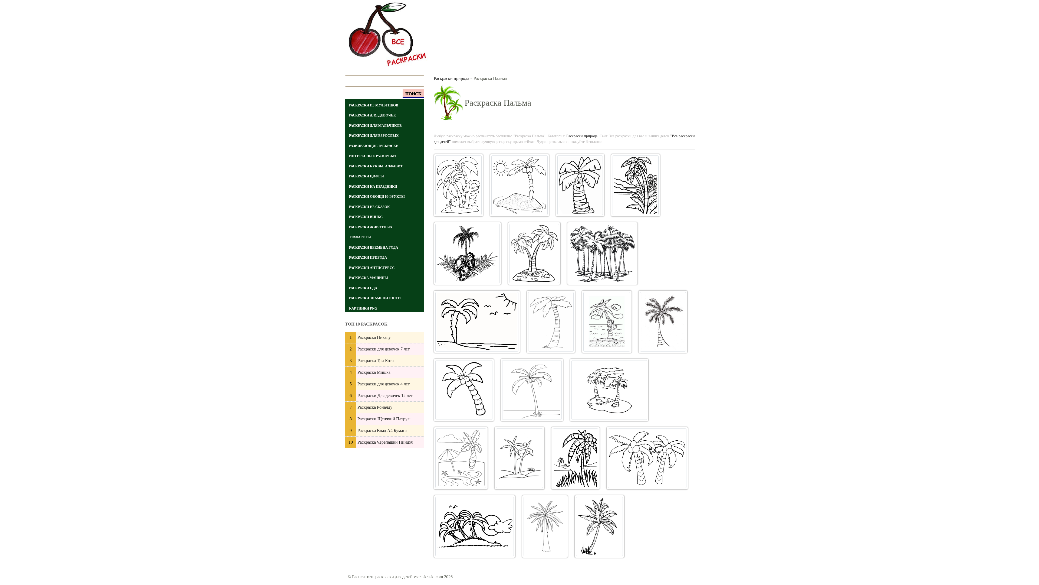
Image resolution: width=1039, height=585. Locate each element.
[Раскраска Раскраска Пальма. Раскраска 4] (635, 185)
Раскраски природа (451, 78)
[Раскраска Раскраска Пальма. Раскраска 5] (468, 253)
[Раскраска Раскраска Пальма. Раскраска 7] (602, 253)
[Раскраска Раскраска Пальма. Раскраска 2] (520, 185)
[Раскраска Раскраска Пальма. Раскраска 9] (551, 321)
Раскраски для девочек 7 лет (383, 349)
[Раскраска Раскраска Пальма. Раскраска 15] (461, 458)
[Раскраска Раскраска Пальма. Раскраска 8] (477, 321)
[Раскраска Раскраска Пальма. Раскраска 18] (647, 458)
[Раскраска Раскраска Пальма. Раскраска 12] (464, 390)
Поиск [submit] (413, 94)
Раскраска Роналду (374, 407)
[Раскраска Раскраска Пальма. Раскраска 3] (580, 185)
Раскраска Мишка (373, 372)
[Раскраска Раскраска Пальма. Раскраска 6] (534, 253)
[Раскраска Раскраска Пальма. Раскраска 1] (458, 185)
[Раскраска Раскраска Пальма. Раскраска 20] (545, 526)
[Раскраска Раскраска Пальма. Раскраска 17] (575, 458)
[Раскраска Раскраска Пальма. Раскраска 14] (609, 390)
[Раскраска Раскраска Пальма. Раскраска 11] (663, 321)
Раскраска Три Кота (375, 360)
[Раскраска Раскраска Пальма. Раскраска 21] (599, 526)
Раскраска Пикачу (374, 337)
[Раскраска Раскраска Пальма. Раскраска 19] (474, 526)
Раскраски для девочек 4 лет (383, 384)
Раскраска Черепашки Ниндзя (385, 442)
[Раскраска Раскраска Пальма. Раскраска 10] (607, 321)
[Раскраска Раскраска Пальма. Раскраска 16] (519, 458)
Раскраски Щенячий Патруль (384, 419)
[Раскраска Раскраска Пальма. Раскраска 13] (532, 390)
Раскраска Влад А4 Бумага (382, 430)
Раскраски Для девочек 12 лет (385, 395)
